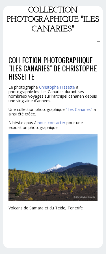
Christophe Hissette (57, 87)
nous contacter (51, 122)
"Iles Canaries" (79, 109)
